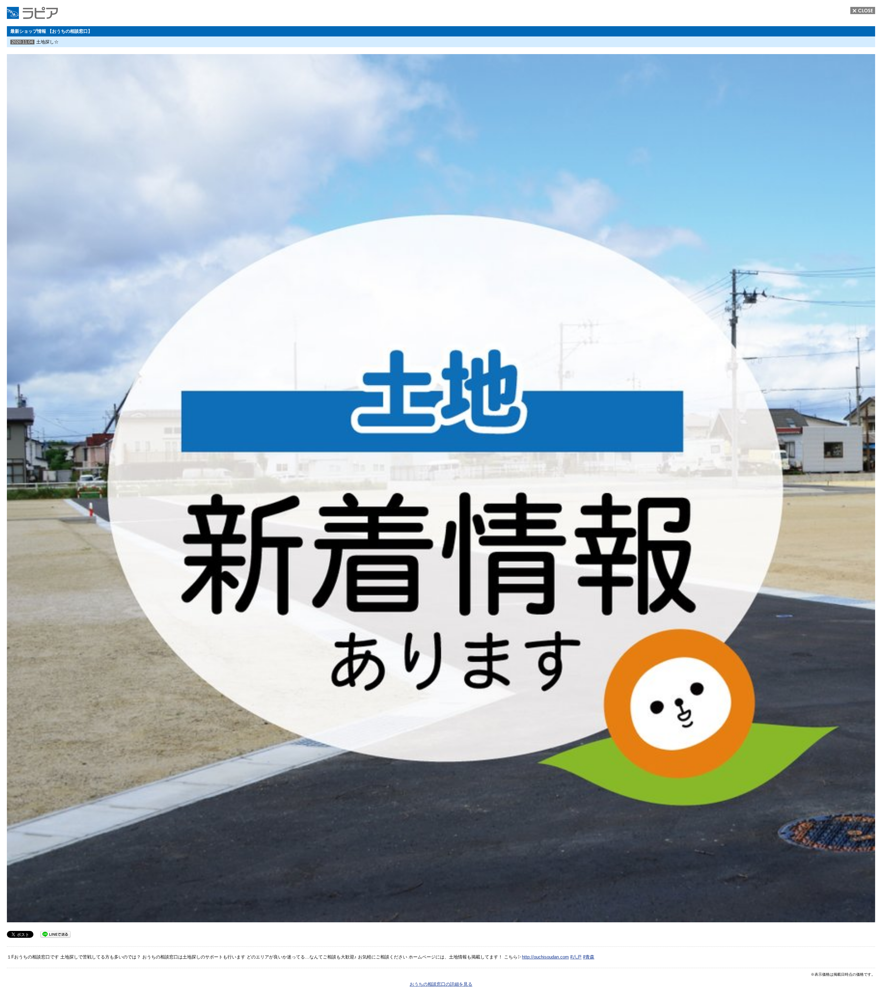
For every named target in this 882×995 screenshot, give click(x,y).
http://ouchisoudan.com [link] (545, 957)
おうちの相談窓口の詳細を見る (441, 984)
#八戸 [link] (576, 957)
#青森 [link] (588, 957)
